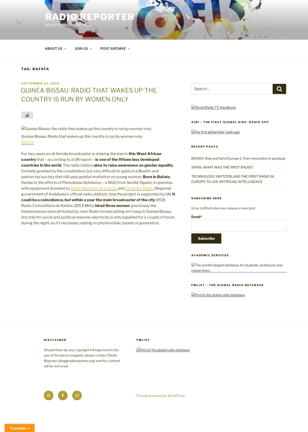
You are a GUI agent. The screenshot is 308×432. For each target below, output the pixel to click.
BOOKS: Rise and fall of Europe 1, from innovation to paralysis (238, 158)
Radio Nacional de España (94, 188)
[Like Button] (27, 115)
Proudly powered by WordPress (160, 396)
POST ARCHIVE (113, 48)
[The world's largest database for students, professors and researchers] (239, 270)
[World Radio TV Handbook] (213, 107)
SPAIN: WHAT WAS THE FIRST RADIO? (223, 167)
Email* (196, 217)
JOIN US (81, 48)
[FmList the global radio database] (218, 295)
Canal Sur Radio (139, 188)
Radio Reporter (90, 17)
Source (27, 142)
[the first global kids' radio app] (215, 132)
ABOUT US (53, 48)
